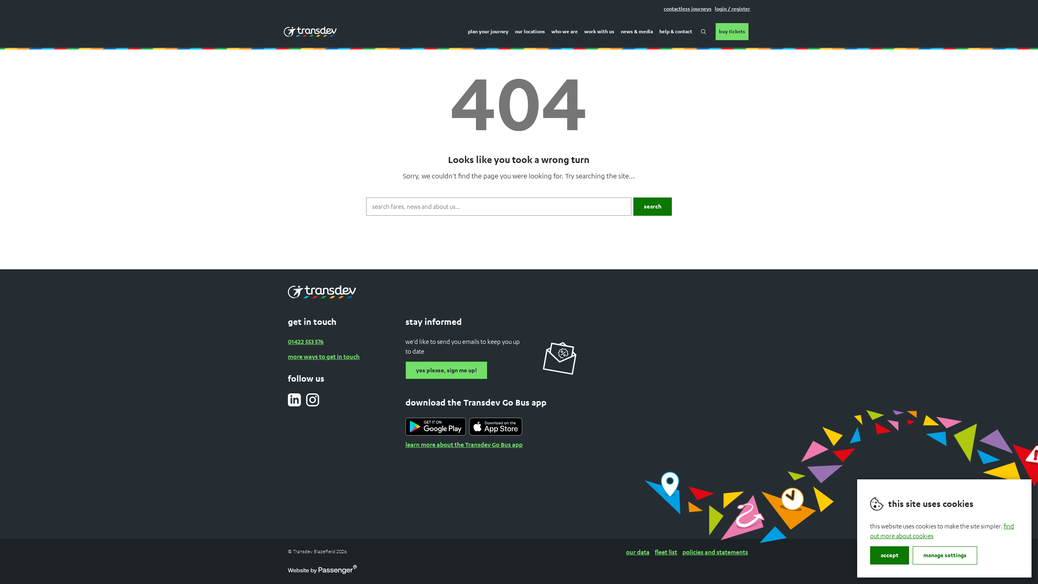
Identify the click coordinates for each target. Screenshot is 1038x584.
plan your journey (488, 31)
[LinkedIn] (294, 399)
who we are (564, 31)
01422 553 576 (306, 341)
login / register (732, 9)
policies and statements (715, 552)
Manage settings (945, 555)
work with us (599, 31)
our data (638, 552)
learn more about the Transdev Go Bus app (464, 444)
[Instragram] (312, 399)
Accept (890, 555)
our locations (530, 31)
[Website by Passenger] (322, 572)
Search (652, 206)
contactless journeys (688, 9)
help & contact (675, 31)
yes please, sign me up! (446, 370)
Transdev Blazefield (310, 31)
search (703, 31)
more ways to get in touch (324, 356)
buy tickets (732, 31)
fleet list (666, 552)
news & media (637, 31)
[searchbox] (498, 207)
